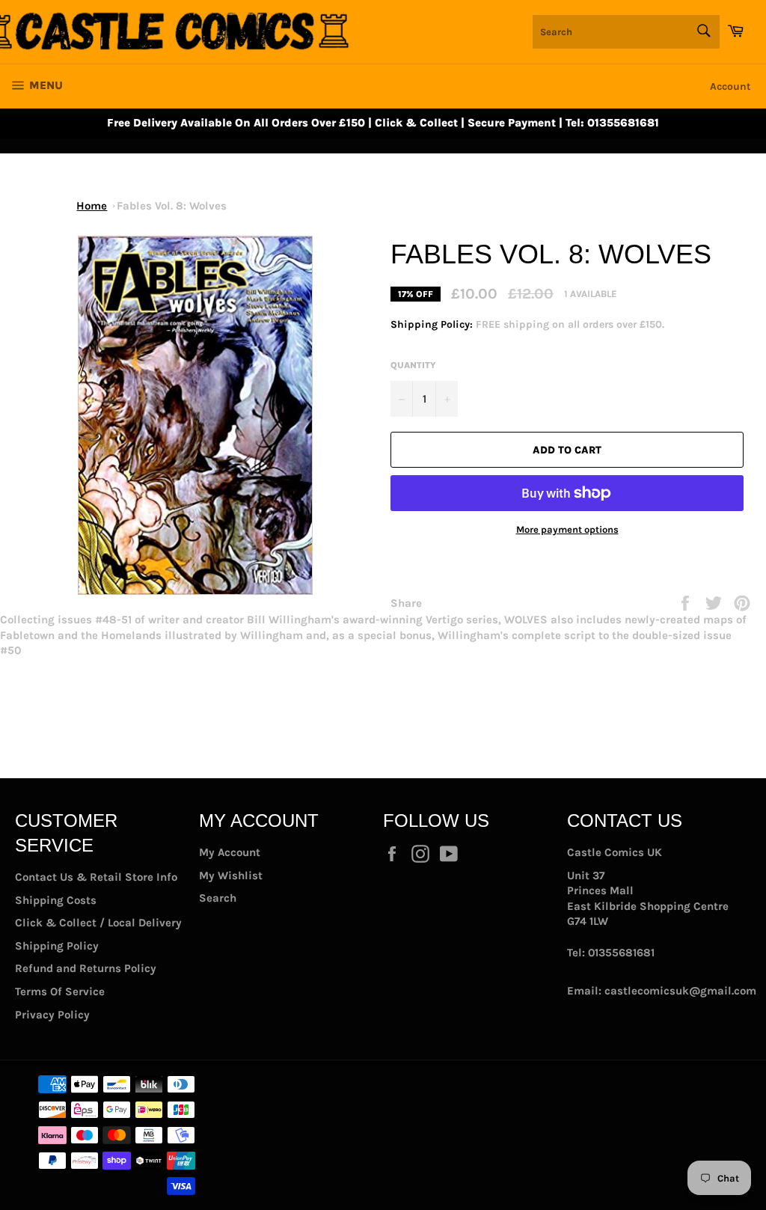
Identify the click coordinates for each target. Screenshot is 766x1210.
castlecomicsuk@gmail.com (680, 990)
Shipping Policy (57, 946)
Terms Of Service (60, 991)
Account (730, 86)
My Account (229, 852)
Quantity (413, 365)
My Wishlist (231, 875)
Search (217, 898)
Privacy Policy (52, 1014)
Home (91, 206)
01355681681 (621, 952)
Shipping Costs (55, 900)
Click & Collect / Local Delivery (98, 922)
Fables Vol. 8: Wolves (172, 206)
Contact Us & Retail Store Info (96, 877)
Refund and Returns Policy (85, 968)
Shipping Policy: (433, 324)
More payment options (567, 529)
